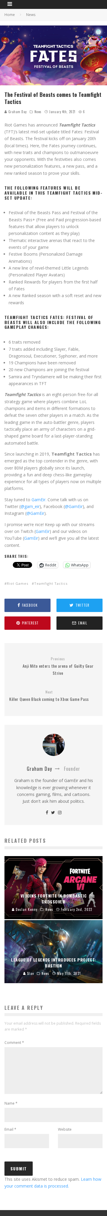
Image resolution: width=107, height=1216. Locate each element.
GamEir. (39, 499)
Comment (14, 1042)
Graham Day (17, 111)
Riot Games (17, 583)
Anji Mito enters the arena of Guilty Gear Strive (58, 666)
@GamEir (74, 506)
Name (11, 1103)
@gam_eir (30, 506)
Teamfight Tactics (50, 583)
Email (10, 1129)
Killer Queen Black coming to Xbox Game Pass (49, 696)
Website (65, 1129)
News (38, 112)
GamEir (43, 531)
